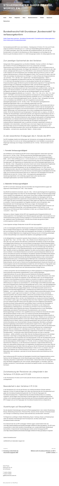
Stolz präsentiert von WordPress (10, 482)
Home (4, 17)
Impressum (49, 17)
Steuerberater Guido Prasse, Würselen (28, 6)
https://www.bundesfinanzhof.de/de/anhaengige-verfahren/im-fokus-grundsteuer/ (26, 425)
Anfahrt (42, 17)
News (24, 17)
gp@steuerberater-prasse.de (9, 475)
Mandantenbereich (32, 17)
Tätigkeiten (17, 17)
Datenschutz (6, 21)
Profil (10, 17)
